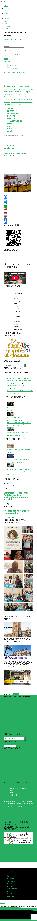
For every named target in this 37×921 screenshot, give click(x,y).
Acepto (2, 903)
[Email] (18, 214)
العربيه (6, 28)
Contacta (7, 26)
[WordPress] (18, 218)
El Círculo (7, 8)
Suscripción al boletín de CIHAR (14, 72)
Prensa (6, 21)
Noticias (6, 13)
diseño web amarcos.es (17, 872)
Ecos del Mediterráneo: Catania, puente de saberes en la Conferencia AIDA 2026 (20, 471)
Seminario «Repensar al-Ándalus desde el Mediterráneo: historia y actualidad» (16, 496)
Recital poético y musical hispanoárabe (16, 512)
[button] (13, 537)
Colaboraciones (9, 18)
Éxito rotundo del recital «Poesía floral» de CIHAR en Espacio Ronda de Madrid (19, 720)
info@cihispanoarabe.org (12, 39)
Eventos (6, 16)
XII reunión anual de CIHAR (16, 386)
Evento (16, 694)
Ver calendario (9, 517)
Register (19, 55)
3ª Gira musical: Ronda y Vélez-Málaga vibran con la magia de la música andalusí (18, 727)
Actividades (7, 11)
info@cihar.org (14, 797)
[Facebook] (18, 196)
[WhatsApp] (18, 207)
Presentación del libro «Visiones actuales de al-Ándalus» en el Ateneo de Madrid (20, 380)
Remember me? (10, 55)
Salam (6, 6)
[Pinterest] (18, 211)
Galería (6, 23)
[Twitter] (18, 200)
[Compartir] (18, 222)
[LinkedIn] (18, 204)
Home (6, 153)
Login (6, 42)
